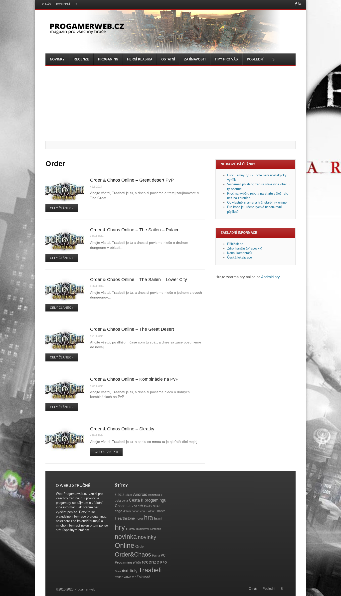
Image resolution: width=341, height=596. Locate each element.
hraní (158, 518)
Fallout (151, 511)
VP (134, 577)
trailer (119, 577)
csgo (118, 511)
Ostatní (168, 59)
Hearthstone (125, 518)
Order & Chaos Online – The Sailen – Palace (134, 229)
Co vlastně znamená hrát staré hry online (257, 202)
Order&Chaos (133, 554)
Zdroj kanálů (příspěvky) (244, 248)
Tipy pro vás (226, 59)
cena (125, 500)
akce (129, 495)
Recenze (81, 59)
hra (148, 517)
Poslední (63, 4)
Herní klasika (139, 59)
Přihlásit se (235, 244)
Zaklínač (143, 577)
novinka (126, 536)
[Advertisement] (170, 104)
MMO (132, 528)
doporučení (139, 511)
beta (118, 500)
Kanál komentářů (239, 253)
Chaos (120, 506)
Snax (118, 571)
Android (140, 494)
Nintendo (155, 528)
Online (124, 545)
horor (139, 518)
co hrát (138, 506)
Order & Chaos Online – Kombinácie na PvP (134, 379)
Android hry (270, 277)
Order (140, 546)
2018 (121, 495)
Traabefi (150, 570)
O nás (46, 4)
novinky (147, 537)
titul (125, 571)
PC (163, 555)
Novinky (57, 59)
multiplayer (142, 528)
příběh (137, 562)
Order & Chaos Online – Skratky (122, 428)
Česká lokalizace (239, 257)
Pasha (156, 555)
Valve (127, 577)
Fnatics (160, 511)
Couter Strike (152, 506)
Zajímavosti (195, 59)
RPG (163, 562)
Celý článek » (61, 208)
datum (127, 511)
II (127, 528)
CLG (130, 506)
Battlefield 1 (155, 494)
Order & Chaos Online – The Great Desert (132, 329)
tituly (133, 571)
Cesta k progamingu (147, 500)
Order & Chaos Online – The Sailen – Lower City (138, 279)
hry (120, 527)
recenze (150, 562)
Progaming (108, 59)
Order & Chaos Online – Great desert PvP (132, 180)
